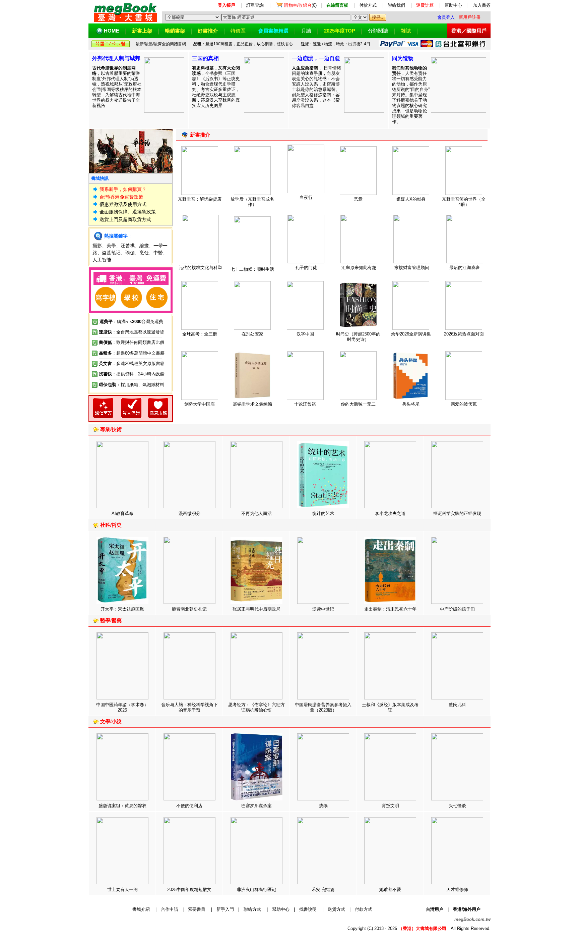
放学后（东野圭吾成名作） (252, 202)
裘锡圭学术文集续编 (252, 404)
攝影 (97, 245)
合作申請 (169, 909)
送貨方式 (336, 909)
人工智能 (101, 259)
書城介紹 (141, 909)
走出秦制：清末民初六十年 (390, 609)
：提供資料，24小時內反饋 (138, 373)
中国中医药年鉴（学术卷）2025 (122, 707)
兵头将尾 (411, 404)
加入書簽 (482, 5)
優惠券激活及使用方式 (123, 204)
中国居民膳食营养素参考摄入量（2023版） (323, 707)
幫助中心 (453, 5)
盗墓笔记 (111, 252)
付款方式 (368, 5)
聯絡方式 (252, 909)
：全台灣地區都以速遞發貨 (131, 331)
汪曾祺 (128, 245)
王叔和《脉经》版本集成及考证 (390, 707)
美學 (111, 245)
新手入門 (225, 909)
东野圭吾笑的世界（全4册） (464, 202)
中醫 (158, 252)
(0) (300, 5)
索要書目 (196, 909)
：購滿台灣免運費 (131, 321)
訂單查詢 (255, 5)
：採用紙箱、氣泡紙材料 (140, 384)
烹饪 (144, 252)
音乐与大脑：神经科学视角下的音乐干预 (189, 707)
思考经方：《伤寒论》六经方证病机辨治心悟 (256, 707)
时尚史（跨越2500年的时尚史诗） (358, 336)
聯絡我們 (396, 5)
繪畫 (144, 245)
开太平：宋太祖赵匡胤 (122, 609)
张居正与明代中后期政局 (256, 609)
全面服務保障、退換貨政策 (128, 211)
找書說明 (308, 909)
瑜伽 (130, 252)
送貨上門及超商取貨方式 (125, 219)
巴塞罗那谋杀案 (256, 805)
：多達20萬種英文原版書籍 (132, 363)
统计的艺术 (323, 513)
